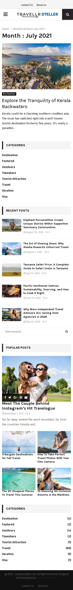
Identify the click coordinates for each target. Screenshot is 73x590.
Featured (8, 161)
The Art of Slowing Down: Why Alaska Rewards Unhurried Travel (46, 245)
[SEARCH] (66, 332)
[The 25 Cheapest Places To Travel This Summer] (18, 479)
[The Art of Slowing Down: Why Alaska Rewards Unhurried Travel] (11, 248)
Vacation (8, 190)
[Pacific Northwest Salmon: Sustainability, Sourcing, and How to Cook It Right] (11, 291)
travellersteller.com (46, 577)
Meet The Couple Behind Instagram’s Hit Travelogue (28, 406)
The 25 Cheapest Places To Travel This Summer (18, 492)
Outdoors (8, 167)
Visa (5, 196)
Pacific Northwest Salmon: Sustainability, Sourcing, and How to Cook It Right (46, 289)
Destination (9, 94)
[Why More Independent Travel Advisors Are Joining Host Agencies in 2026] (11, 314)
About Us (41, 5)
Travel (6, 184)
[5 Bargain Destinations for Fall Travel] (18, 442)
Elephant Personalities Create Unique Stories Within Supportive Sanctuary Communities (45, 223)
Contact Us (27, 5)
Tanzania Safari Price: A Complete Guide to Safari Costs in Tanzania (46, 266)
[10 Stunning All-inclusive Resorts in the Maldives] (54, 479)
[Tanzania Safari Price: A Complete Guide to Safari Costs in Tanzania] (11, 269)
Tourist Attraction (14, 179)
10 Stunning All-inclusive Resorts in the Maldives (54, 492)
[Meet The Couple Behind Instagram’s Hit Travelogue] (36, 379)
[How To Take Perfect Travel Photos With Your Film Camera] (54, 442)
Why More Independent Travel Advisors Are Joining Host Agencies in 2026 (43, 313)
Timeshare (9, 173)
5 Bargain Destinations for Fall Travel (17, 456)
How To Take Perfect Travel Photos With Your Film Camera (53, 458)
